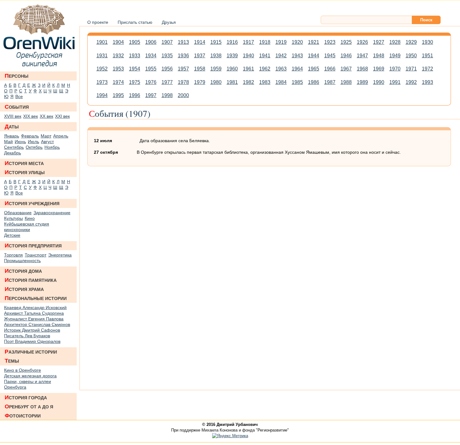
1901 (102, 42)
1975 (134, 82)
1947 (362, 55)
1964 (297, 68)
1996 (134, 95)
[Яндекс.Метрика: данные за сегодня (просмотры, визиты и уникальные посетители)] (230, 436)
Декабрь (12, 152)
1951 (427, 55)
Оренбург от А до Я (29, 406)
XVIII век (12, 116)
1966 (329, 68)
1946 (346, 55)
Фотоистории (23, 415)
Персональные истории (36, 298)
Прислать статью (135, 22)
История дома (23, 271)
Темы (12, 361)
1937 (199, 55)
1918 (264, 42)
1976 (150, 82)
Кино (30, 218)
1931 (102, 55)
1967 (346, 68)
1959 (216, 68)
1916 (232, 42)
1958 (199, 68)
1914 (199, 42)
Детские (12, 235)
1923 (329, 42)
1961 (248, 68)
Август (47, 141)
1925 (346, 42)
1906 (150, 42)
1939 (232, 55)
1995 (118, 95)
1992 (411, 82)
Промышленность (22, 260)
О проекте (97, 22)
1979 (199, 82)
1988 (346, 82)
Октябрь (34, 147)
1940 (248, 55)
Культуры (13, 218)
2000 (183, 95)
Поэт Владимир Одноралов (32, 341)
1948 (378, 55)
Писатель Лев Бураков (27, 335)
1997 (150, 95)
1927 (378, 42)
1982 (248, 82)
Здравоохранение (51, 212)
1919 (281, 42)
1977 (167, 82)
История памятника (31, 280)
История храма (24, 289)
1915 (216, 42)
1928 (395, 42)
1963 (281, 68)
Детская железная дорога (30, 375)
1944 (313, 55)
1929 (411, 42)
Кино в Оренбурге (22, 370)
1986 (313, 82)
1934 (150, 55)
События (17, 107)
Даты (12, 126)
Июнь (20, 141)
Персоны (16, 76)
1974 (118, 82)
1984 (281, 82)
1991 (395, 82)
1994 (102, 95)
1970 (395, 68)
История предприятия (33, 245)
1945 (329, 55)
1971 (411, 68)
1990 (378, 82)
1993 (427, 82)
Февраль (30, 135)
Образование (18, 212)
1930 (427, 42)
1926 (362, 42)
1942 (281, 55)
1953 (118, 68)
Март (46, 135)
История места (24, 163)
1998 (167, 95)
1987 (329, 82)
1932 (118, 55)
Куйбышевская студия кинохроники (26, 226)
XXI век (62, 116)
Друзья (169, 22)
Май (8, 141)
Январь (11, 135)
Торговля (13, 254)
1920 (297, 42)
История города (26, 397)
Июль (33, 141)
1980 (216, 82)
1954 (134, 68)
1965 (313, 68)
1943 (297, 55)
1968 (362, 68)
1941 (264, 55)
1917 (248, 42)
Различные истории (31, 352)
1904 (118, 42)
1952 (102, 68)
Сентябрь (14, 147)
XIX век (30, 116)
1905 (134, 42)
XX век (46, 116)
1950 (411, 55)
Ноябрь (52, 147)
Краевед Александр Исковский (35, 307)
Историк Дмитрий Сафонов (32, 330)
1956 (167, 68)
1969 (378, 68)
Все (19, 96)
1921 (313, 42)
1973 (102, 82)
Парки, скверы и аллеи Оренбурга (27, 384)
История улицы (25, 172)
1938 (216, 55)
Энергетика (60, 254)
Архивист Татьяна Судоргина (34, 313)
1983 (264, 82)
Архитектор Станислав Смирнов (37, 324)
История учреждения (32, 203)
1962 (264, 68)
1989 (362, 82)
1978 (183, 82)
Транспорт (35, 254)
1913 (183, 42)
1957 (183, 68)
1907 (167, 42)
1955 (150, 68)
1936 (183, 55)
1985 (297, 82)
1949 (395, 55)
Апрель (60, 135)
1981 (232, 82)
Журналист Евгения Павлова (34, 318)
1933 (134, 55)
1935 (167, 55)
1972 (427, 68)
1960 (232, 68)
